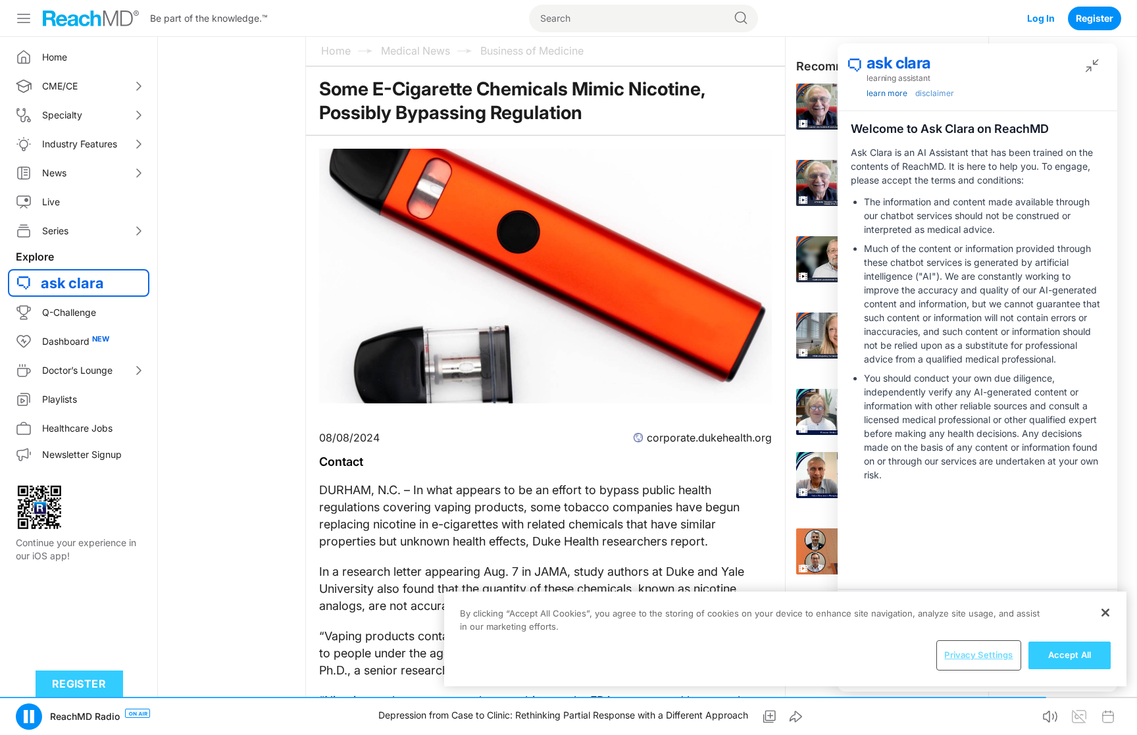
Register (1094, 18)
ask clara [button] (72, 282)
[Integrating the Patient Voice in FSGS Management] (837, 336)
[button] (29, 716)
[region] (785, 639)
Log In (1041, 18)
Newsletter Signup (82, 454)
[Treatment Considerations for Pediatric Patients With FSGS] (837, 259)
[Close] (1105, 612)
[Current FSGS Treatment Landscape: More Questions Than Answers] (837, 107)
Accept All (1069, 654)
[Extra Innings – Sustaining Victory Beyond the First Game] (837, 551)
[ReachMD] (91, 18)
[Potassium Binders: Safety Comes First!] (837, 412)
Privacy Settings (978, 654)
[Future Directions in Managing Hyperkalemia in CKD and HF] (837, 475)
